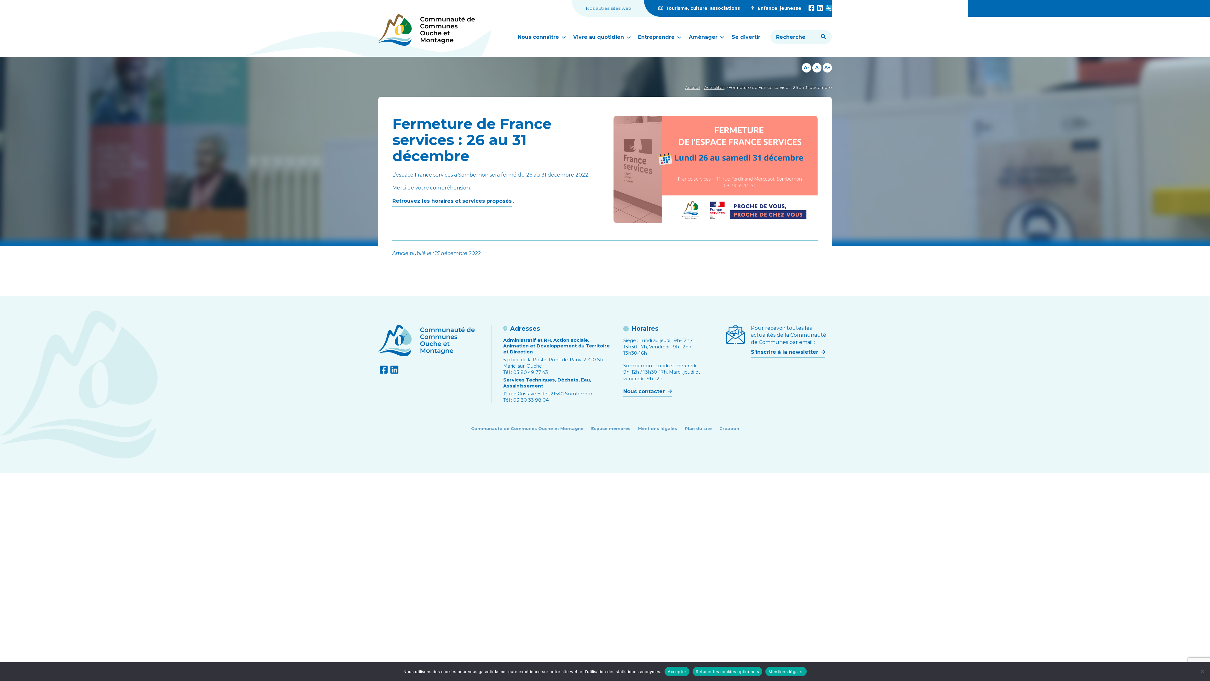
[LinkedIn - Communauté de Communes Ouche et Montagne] (820, 8)
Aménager (704, 37)
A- (806, 67)
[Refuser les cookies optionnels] (1202, 671)
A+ (827, 67)
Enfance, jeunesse (779, 8)
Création (729, 428)
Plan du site (698, 428)
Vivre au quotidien (599, 37)
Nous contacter (644, 391)
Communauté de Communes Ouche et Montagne (527, 428)
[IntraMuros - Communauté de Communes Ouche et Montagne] (829, 8)
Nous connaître (539, 37)
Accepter (677, 671)
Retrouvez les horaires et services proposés (452, 201)
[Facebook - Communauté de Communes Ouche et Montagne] (811, 8)
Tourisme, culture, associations (702, 8)
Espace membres (611, 428)
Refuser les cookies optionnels (727, 671)
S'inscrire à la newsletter (785, 352)
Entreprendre (657, 37)
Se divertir (746, 37)
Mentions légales (657, 428)
